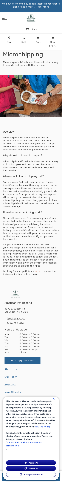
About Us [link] (11, 369)
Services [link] (10, 384)
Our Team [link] (11, 376)
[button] (4, 18)
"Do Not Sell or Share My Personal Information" (24, 444)
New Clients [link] (13, 392)
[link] (31, 18)
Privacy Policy (43, 426)
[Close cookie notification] (54, 399)
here (37, 271)
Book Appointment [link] (22, 360)
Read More (42, 6)
